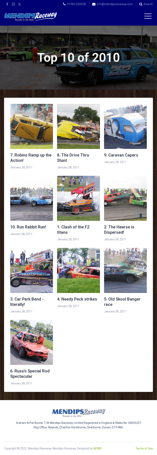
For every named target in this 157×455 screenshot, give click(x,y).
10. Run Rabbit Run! (28, 227)
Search (148, 4)
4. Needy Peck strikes (77, 299)
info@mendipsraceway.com (115, 4)
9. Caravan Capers (121, 155)
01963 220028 (76, 4)
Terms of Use (144, 448)
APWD (97, 448)
